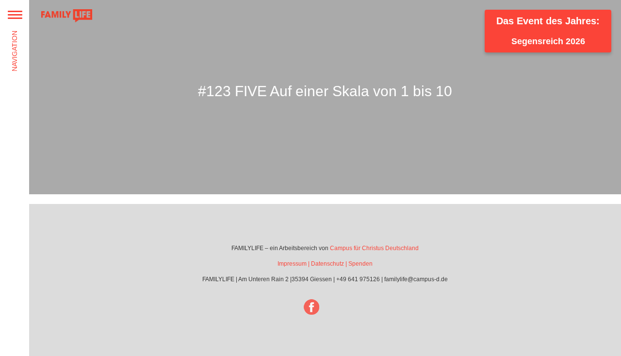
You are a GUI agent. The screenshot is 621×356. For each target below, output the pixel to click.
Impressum (292, 263)
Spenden (360, 263)
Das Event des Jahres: (548, 31)
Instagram (338, 307)
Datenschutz (327, 263)
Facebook (311, 307)
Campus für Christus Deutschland (374, 248)
